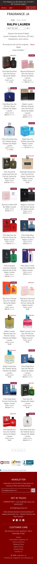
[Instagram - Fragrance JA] (20, 520)
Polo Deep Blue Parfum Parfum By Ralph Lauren (9, 401)
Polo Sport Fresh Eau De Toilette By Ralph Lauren (27, 268)
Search (18, 537)
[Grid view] (27, 28)
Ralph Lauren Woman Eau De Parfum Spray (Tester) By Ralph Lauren (9, 335)
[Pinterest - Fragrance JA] (23, 520)
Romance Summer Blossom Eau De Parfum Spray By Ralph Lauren (27, 301)
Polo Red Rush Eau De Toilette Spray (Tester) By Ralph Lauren (27, 433)
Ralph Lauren (9, 80)
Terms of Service (18, 542)
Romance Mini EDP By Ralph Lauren (9, 206)
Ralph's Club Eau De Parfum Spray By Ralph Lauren (27, 207)
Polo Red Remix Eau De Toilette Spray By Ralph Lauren (9, 433)
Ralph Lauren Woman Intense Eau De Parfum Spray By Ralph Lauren (27, 108)
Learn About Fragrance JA (18, 539)
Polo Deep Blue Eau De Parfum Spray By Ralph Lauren (27, 369)
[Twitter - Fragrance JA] (14, 520)
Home (13, 20)
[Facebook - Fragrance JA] (17, 520)
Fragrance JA (18, 14)
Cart (32, 8)
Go (33, 490)
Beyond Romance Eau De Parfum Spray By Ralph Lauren (27, 74)
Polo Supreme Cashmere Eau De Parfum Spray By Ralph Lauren (9, 175)
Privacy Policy (18, 549)
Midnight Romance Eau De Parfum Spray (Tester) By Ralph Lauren (27, 175)
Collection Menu (18, 50)
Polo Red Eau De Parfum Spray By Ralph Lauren (9, 237)
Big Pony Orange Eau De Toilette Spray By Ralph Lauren (9, 301)
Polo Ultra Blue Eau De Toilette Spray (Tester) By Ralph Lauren (9, 142)
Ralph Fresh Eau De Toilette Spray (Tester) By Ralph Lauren (9, 369)
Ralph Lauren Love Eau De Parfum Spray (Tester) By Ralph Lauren (27, 334)
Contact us (18, 551)
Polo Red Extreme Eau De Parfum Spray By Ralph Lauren (9, 74)
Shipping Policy (18, 544)
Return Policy (18, 547)
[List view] (29, 28)
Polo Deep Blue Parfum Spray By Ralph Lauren (27, 237)
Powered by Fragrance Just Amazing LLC (18, 558)
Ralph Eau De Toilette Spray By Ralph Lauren (27, 141)
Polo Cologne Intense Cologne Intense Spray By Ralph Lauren (9, 269)
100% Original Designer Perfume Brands (17, 512)
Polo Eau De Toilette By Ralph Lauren (27, 401)
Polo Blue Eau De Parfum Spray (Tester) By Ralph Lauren (9, 107)
